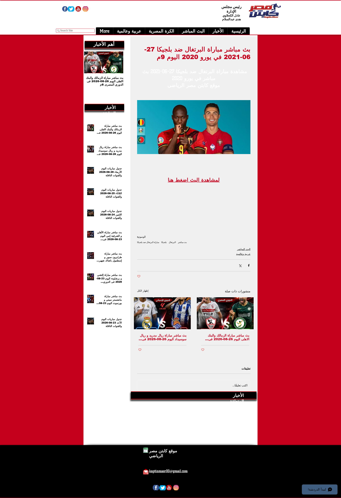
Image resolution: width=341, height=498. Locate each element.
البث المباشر (243, 249)
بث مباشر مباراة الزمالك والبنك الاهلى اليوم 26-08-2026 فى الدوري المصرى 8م (228, 337)
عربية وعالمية (243, 254)
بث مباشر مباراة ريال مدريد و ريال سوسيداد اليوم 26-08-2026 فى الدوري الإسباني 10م (163, 337)
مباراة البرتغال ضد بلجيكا (148, 242)
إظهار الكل (142, 290)
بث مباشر (182, 242)
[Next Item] (89, 62)
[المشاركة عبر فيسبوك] (248, 265)
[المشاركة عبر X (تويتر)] (240, 265)
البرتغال (172, 242)
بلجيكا (164, 242)
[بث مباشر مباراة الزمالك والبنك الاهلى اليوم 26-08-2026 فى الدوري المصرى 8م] (225, 313)
